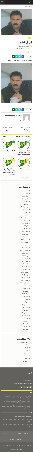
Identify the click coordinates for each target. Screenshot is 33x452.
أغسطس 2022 (24, 315)
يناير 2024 (25, 269)
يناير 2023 (25, 302)
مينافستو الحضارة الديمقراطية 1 (22, 416)
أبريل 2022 (25, 326)
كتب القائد (25, 364)
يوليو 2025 (25, 220)
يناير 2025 (25, 237)
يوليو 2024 (25, 253)
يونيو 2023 (25, 288)
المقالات (26, 358)
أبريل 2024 (25, 261)
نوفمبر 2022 (24, 307)
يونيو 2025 (25, 223)
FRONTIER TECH (20, 449)
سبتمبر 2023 (24, 280)
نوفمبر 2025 (24, 209)
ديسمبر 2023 (24, 272)
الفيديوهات (25, 353)
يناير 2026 (25, 204)
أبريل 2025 (25, 228)
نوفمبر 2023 (24, 275)
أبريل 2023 (25, 294)
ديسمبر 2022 (24, 305)
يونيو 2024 (25, 256)
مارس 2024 (25, 264)
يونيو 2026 (25, 190)
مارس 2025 (25, 231)
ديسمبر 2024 (24, 239)
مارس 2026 (25, 198)
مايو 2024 (25, 258)
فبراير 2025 (25, 234)
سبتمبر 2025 (24, 215)
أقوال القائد (6, 130)
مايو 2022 (25, 323)
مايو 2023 (25, 291)
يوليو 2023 (25, 285)
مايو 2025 (25, 226)
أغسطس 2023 (24, 283)
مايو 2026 (25, 193)
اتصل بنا (12, 439)
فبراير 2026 (25, 201)
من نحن (19, 439)
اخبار (28, 141)
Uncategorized (24, 342)
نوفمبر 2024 (24, 242)
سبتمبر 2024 (24, 247)
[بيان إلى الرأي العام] (9, 144)
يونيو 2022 (25, 321)
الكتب (26, 355)
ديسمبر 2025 (24, 207)
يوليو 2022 (25, 318)
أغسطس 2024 (24, 250)
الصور (26, 350)
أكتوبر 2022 (25, 310)
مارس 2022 (25, 329)
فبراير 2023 (25, 299)
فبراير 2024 (25, 266)
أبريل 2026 (25, 196)
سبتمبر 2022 (24, 313)
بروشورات (25, 361)
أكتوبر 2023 (25, 277)
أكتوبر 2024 (25, 245)
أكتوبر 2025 (25, 212)
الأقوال (29, 37)
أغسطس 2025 (24, 218)
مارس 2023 (25, 296)
